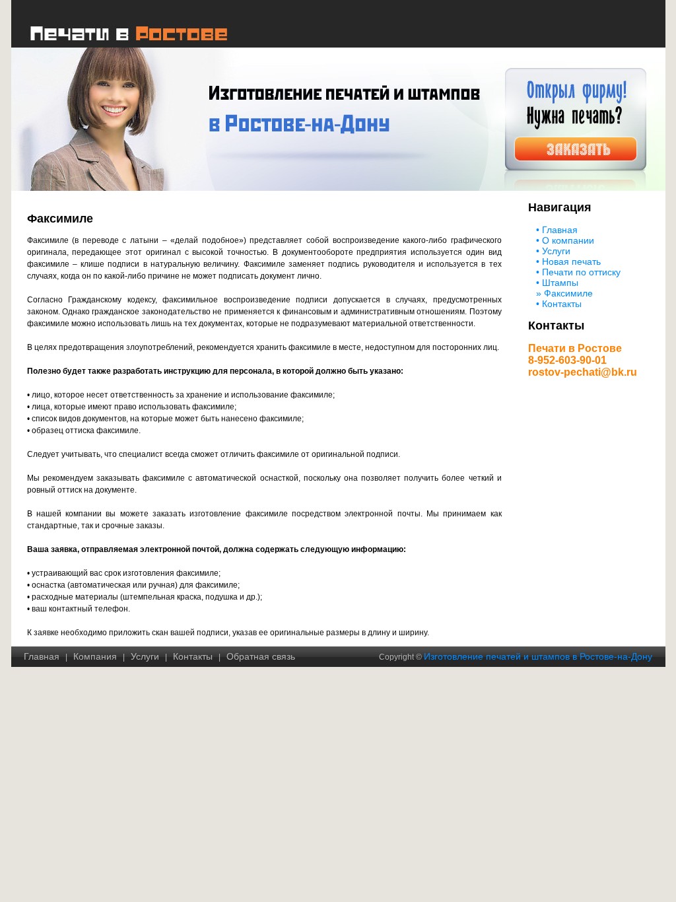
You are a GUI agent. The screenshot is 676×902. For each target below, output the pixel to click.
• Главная (557, 230)
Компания (95, 656)
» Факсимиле (564, 293)
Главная (41, 656)
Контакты (193, 656)
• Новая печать (568, 261)
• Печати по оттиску (578, 272)
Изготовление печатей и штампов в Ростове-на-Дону (538, 656)
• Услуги (553, 251)
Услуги (145, 656)
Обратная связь (260, 656)
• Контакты (559, 303)
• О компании (565, 240)
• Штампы (557, 282)
